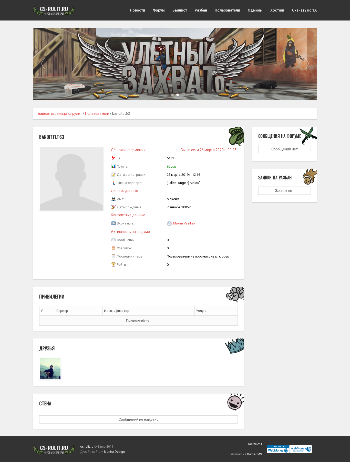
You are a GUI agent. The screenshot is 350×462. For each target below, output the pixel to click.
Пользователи (227, 10)
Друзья (47, 348)
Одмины (255, 10)
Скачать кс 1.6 (304, 10)
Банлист (179, 10)
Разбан (201, 10)
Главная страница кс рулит (59, 113)
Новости (137, 10)
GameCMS (254, 454)
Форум (159, 10)
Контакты (255, 444)
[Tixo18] (50, 368)
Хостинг (277, 10)
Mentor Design (114, 452)
